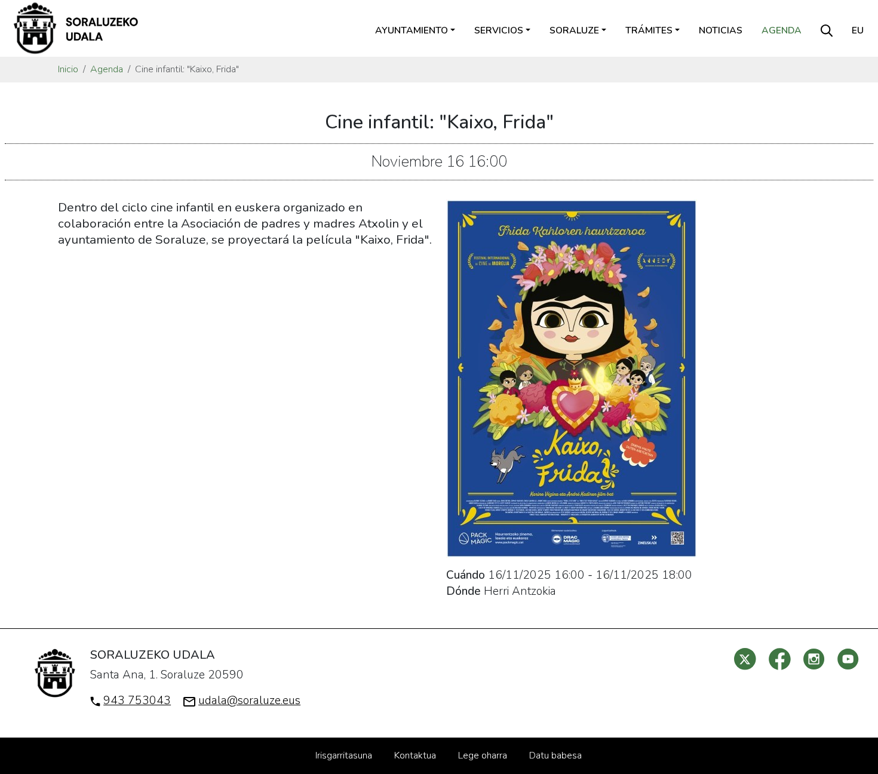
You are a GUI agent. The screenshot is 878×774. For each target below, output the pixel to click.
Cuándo (465, 575)
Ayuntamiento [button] (411, 30)
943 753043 (137, 700)
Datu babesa (555, 755)
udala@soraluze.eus (249, 700)
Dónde (463, 591)
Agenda (782, 30)
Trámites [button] (649, 30)
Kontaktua (415, 755)
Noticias (720, 30)
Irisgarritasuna (343, 755)
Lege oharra (482, 755)
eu (858, 30)
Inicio (68, 69)
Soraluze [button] (574, 30)
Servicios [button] (498, 30)
